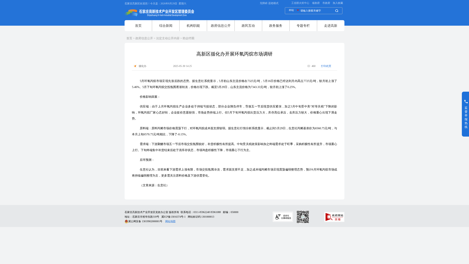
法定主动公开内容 (168, 38)
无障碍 (263, 3)
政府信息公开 (144, 38)
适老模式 (273, 3)
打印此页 (326, 66)
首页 (129, 38)
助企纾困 (188, 38)
